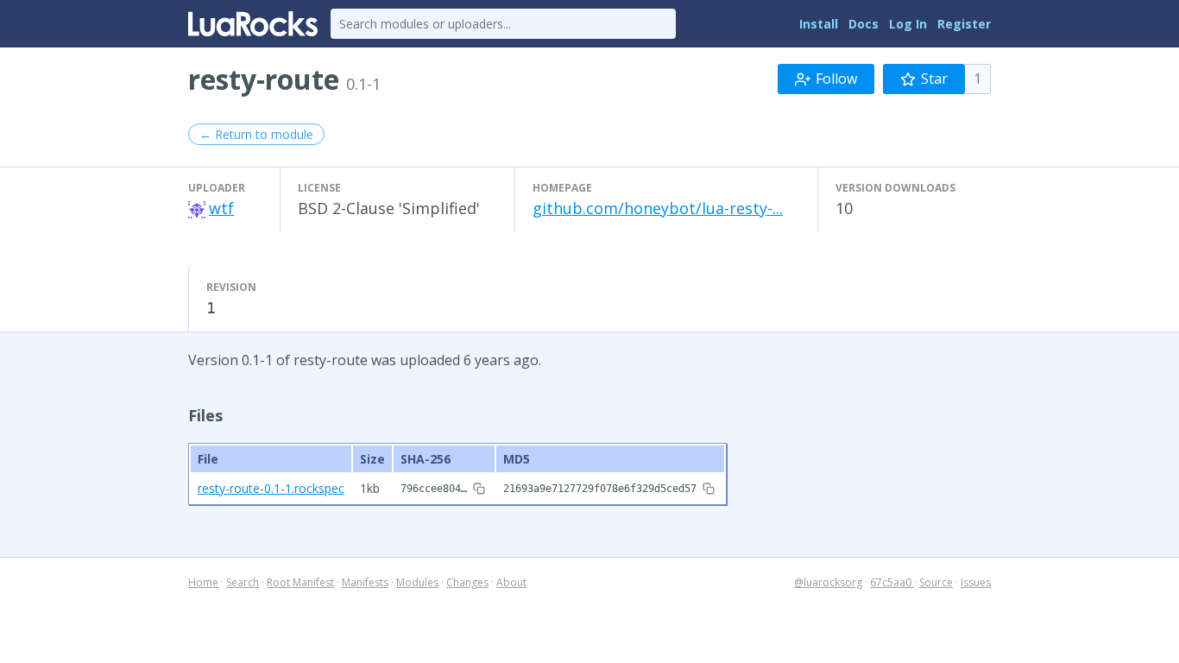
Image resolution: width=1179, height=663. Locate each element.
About (511, 582)
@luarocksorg (828, 582)
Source (936, 582)
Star (934, 78)
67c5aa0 (892, 582)
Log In (908, 24)
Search (242, 582)
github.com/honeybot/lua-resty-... (658, 208)
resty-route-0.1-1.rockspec (271, 488)
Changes (467, 582)
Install (818, 24)
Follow (836, 78)
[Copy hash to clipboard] (479, 488)
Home (203, 582)
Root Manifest (300, 582)
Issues (976, 582)
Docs (863, 24)
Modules (417, 582)
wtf (221, 208)
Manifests (365, 582)
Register (964, 24)
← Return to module (256, 134)
